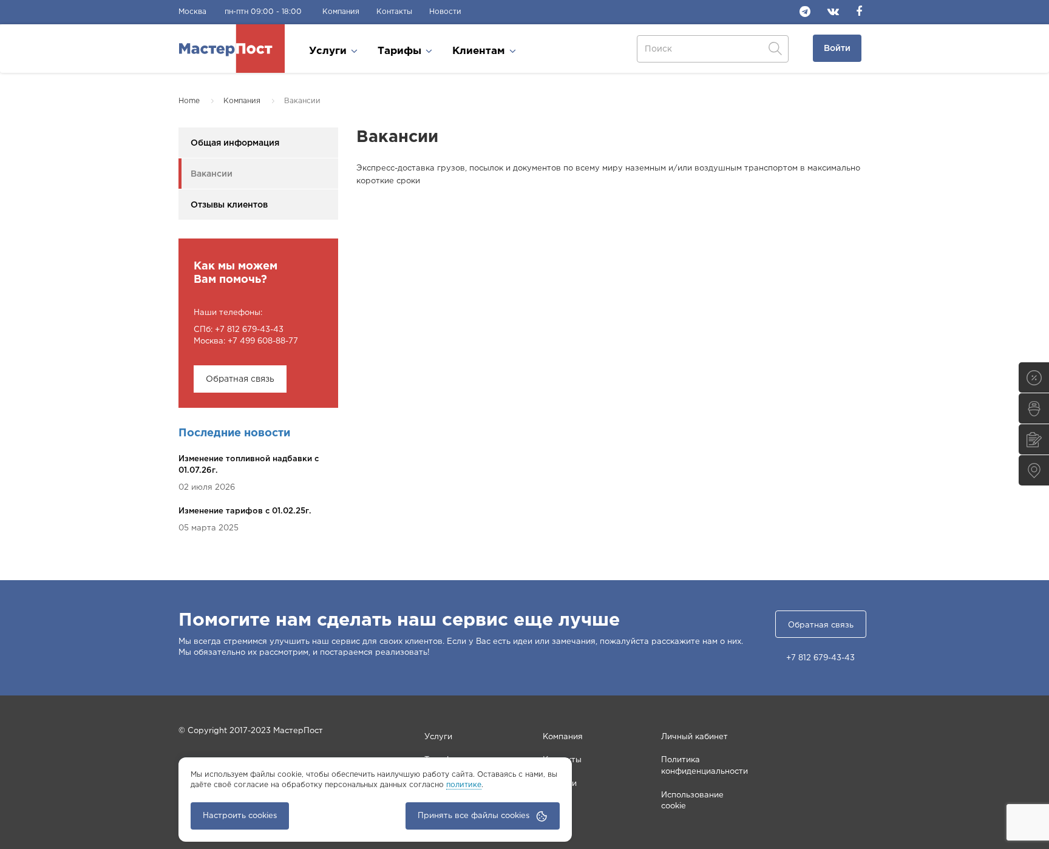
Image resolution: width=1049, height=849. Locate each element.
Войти (837, 48)
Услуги (438, 737)
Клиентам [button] (480, 51)
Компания (340, 11)
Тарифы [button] (401, 51)
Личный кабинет (694, 737)
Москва (192, 11)
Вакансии (212, 174)
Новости (445, 11)
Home (189, 101)
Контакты (394, 11)
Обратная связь (240, 379)
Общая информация (235, 143)
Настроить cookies (240, 816)
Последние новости (234, 433)
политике (463, 785)
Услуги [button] (329, 51)
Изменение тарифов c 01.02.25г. (244, 511)
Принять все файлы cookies (473, 816)
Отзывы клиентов (229, 205)
